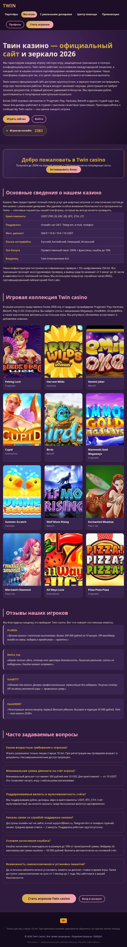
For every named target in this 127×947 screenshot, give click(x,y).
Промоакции (110, 14)
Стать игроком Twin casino (49, 898)
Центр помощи (87, 14)
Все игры (29, 14)
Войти (39, 119)
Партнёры (11, 14)
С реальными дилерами (56, 14)
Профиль (15, 24)
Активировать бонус (63, 169)
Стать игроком (40, 24)
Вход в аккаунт (92, 898)
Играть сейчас (16, 119)
